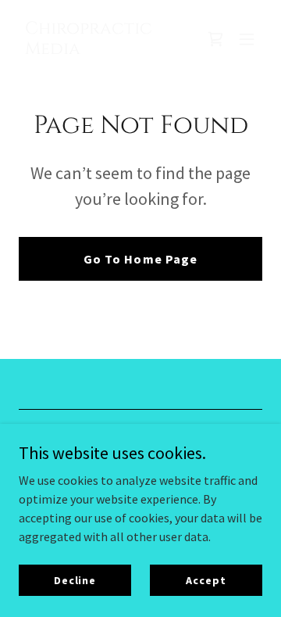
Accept (206, 579)
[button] (246, 39)
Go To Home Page (140, 259)
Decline (75, 579)
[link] (104, 49)
